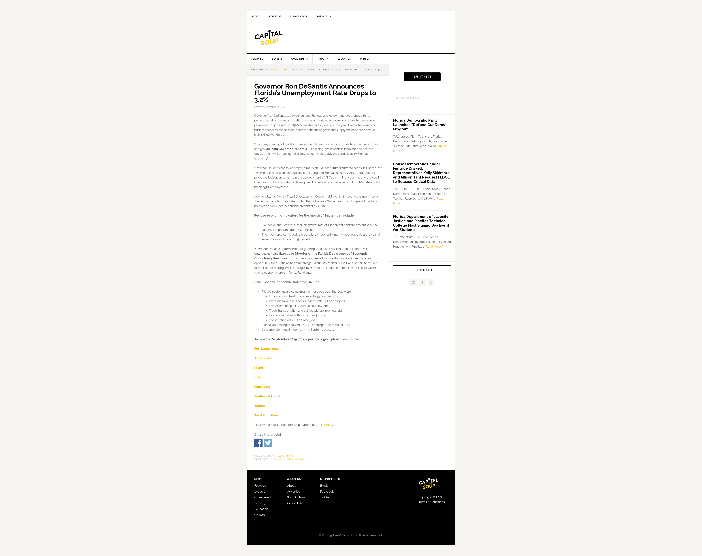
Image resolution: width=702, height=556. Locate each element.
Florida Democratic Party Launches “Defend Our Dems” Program (419, 124)
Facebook (327, 491)
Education (261, 509)
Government (289, 455)
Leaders (259, 491)
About (291, 485)
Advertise (293, 491)
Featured (274, 455)
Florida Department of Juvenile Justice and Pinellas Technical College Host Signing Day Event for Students (421, 223)
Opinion (259, 515)
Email (324, 485)
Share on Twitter (268, 443)
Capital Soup (278, 37)
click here (326, 425)
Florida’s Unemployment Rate (287, 459)
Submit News (422, 76)
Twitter (325, 497)
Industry (259, 503)
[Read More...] (434, 246)
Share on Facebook (258, 443)
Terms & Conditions (431, 502)
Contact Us (294, 503)
